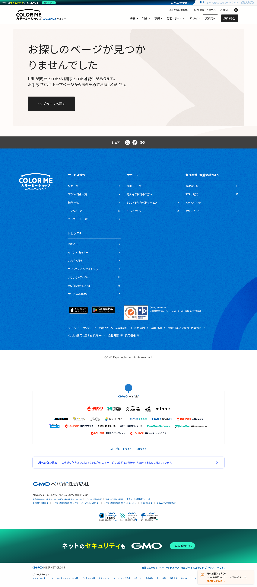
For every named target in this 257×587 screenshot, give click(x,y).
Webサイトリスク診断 (114, 499)
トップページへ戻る (51, 103)
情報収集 (149, 578)
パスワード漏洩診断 (94, 499)
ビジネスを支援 (88, 578)
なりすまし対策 (147, 503)
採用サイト (141, 449)
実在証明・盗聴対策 (41, 503)
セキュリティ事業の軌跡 (166, 502)
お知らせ (224, 9)
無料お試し (229, 18)
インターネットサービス (43, 578)
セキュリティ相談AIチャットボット (140, 499)
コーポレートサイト (121, 449)
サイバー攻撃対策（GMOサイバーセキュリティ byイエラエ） (76, 503)
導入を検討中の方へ (179, 9)
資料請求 (210, 18)
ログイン (195, 18)
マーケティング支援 (122, 578)
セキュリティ (104, 578)
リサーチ (138, 578)
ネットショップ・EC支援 (67, 578)
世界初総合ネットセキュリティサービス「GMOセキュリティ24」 (57, 499)
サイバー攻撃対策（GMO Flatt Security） (120, 503)
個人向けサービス (188, 578)
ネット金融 (161, 578)
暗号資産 (173, 578)
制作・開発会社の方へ (205, 9)
